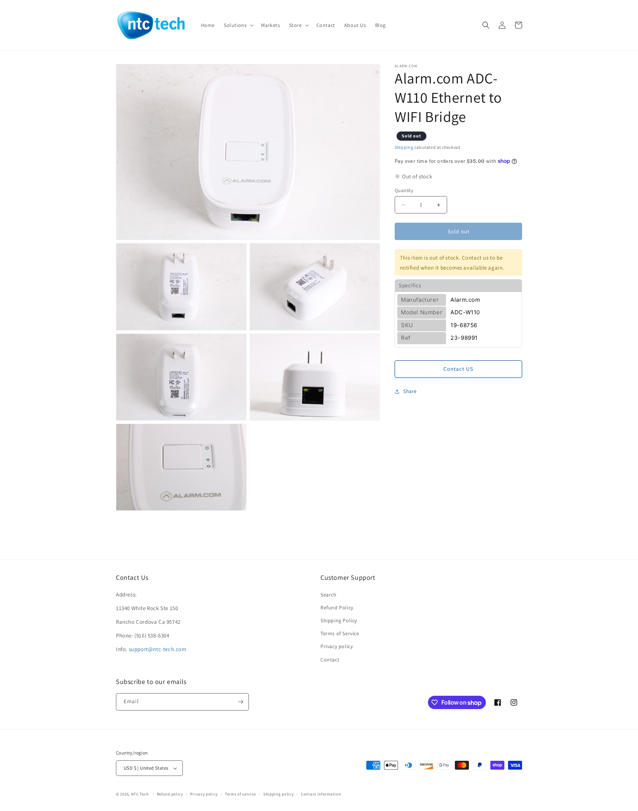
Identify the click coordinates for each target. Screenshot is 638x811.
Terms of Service (339, 633)
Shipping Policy (338, 620)
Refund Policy (336, 607)
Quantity (404, 190)
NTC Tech (140, 794)
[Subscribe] (240, 702)
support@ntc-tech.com (157, 649)
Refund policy (170, 794)
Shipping (404, 147)
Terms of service (240, 794)
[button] (238, 25)
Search (328, 594)
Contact (329, 659)
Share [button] (410, 391)
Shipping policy (278, 794)
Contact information (321, 794)
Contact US (458, 368)
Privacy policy (336, 646)
